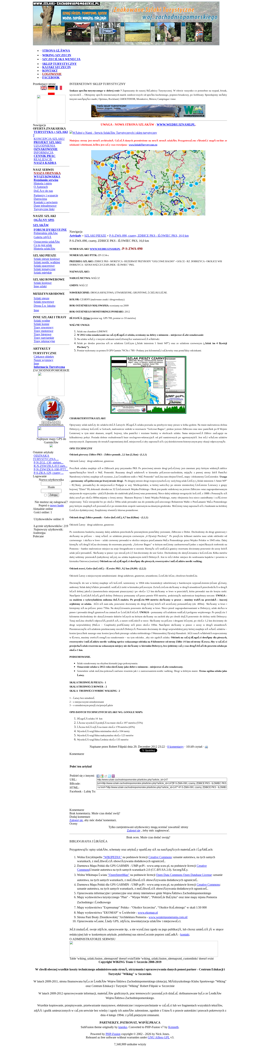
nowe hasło (57, 505)
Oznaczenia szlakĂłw (47, 241)
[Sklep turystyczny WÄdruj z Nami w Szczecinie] (148, 110)
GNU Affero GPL (159, 1037)
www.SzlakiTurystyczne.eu (143, 144)
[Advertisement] (148, 224)
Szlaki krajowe (43, 282)
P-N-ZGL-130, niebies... (48, 462)
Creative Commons (160, 857)
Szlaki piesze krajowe (47, 258)
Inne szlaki (40, 286)
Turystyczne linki (44, 209)
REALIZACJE (43, 159)
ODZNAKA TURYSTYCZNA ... (46, 457)
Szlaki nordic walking (47, 262)
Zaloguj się (76, 820)
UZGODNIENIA (44, 145)
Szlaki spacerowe (44, 265)
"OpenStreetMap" (118, 874)
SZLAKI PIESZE (95, 235)
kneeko (122, 1027)
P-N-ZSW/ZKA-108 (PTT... (51, 469)
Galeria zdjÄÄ (42, 237)
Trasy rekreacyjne (44, 341)
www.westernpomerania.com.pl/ (168, 917)
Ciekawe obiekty (44, 356)
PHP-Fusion (113, 1034)
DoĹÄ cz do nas (43, 190)
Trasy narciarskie (44, 337)
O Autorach (41, 186)
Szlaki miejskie (43, 272)
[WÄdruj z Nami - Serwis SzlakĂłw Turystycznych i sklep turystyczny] (113, 132)
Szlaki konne (41, 324)
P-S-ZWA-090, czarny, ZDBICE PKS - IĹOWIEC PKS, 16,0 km (149, 235)
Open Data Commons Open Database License (184, 874)
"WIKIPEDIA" (112, 857)
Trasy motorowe (43, 330)
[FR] (58, 89)
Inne (36, 310)
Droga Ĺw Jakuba (44, 305)
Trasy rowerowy (43, 327)
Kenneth (173, 1027)
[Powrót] (51, 93)
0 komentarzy (175, 746)
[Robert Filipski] (143, 955)
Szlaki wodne (42, 320)
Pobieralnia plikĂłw (46, 233)
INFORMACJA (43, 152)
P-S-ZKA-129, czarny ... (49, 472)
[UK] (44, 89)
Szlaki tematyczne (44, 269)
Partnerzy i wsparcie (46, 195)
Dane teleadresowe (45, 205)
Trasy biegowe (42, 334)
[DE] (51, 89)
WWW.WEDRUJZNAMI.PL (176, 124)
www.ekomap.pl (148, 912)
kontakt (184, 934)
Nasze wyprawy (43, 360)
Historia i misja (43, 183)
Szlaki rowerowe (44, 301)
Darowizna (40, 198)
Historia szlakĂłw (44, 248)
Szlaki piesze (41, 298)
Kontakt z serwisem (45, 202)
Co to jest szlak (43, 245)
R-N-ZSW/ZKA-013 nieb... (50, 466)
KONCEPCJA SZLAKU (49, 138)
